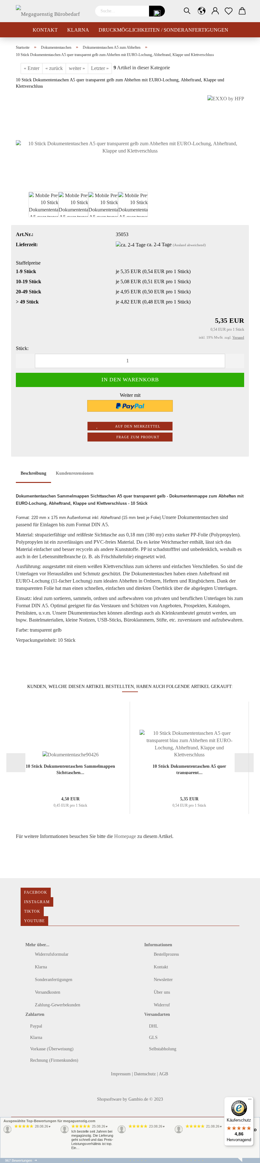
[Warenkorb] (242, 11)
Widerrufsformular (51, 954)
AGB (163, 1074)
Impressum (121, 1074)
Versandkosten (47, 992)
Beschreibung (33, 473)
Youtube (34, 921)
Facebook (35, 892)
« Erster (31, 68)
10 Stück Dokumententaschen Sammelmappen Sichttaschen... (70, 769)
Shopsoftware (109, 1099)
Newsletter (163, 979)
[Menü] (250, 1100)
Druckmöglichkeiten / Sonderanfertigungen (163, 30)
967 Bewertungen (18, 1160)
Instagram (37, 902)
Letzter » (100, 68)
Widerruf (161, 1005)
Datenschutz (145, 1074)
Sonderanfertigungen (53, 979)
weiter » (77, 68)
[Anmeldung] (215, 11)
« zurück (54, 68)
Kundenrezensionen (75, 473)
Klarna (78, 30)
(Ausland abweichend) (189, 245)
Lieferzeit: (27, 244)
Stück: (22, 348)
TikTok (32, 911)
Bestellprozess (166, 954)
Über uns (161, 992)
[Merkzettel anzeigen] (229, 11)
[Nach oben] (17, 1153)
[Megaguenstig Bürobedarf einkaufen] (51, 11)
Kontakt (45, 30)
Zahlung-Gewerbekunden (57, 1005)
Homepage (125, 836)
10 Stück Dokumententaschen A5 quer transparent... (189, 769)
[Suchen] (187, 11)
